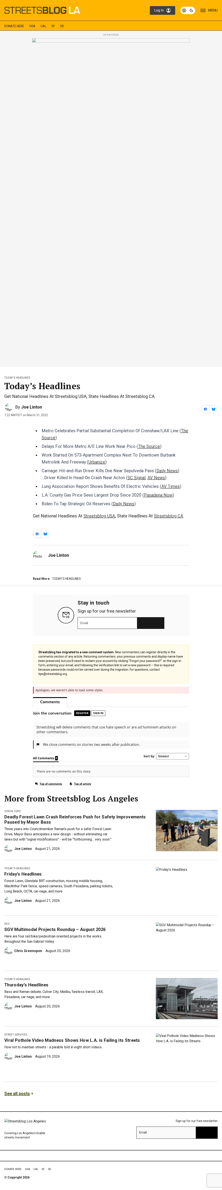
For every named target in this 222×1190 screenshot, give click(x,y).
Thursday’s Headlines (26, 984)
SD (62, 26)
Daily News (167, 470)
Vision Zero (12, 811)
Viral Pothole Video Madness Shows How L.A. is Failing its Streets (72, 1040)
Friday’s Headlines (23, 874)
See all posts (17, 1093)
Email (84, 623)
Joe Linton (31, 407)
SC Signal (136, 477)
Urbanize (96, 462)
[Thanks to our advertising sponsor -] (111, 201)
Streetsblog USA (99, 516)
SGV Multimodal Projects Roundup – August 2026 (55, 929)
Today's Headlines (17, 377)
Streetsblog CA (168, 516)
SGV (7, 923)
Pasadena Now (158, 495)
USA (32, 26)
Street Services (15, 1034)
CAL (43, 26)
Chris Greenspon (28, 951)
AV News (156, 477)
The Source (149, 446)
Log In (159, 10)
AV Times (170, 486)
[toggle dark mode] (187, 10)
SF (53, 26)
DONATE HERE (14, 26)
